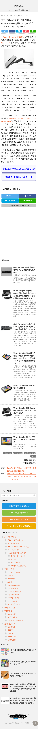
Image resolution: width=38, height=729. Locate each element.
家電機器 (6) (12, 627)
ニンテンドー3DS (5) (14, 591)
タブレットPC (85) (13, 543)
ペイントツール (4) (14, 572)
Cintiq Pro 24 (7, 453)
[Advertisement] (19, 237)
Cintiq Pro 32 (6, 42)
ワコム (34, 456)
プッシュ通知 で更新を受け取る (19, 526)
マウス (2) (14, 559)
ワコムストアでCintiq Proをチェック (18, 177)
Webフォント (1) (12, 617)
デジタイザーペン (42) (18, 556)
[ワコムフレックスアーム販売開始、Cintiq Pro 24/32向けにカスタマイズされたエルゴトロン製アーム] (19, 31)
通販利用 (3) (12, 639)
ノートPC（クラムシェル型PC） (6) (18, 546)
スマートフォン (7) (13, 549)
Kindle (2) (10, 575)
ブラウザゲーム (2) (14, 604)
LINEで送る (29, 200)
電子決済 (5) (12, 636)
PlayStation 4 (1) (13, 588)
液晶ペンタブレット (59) (15, 540)
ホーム (3, 16)
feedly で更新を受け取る (19, 512)
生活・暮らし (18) (10, 624)
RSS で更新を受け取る (19, 519)
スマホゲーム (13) (13, 598)
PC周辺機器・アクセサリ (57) (17, 553)
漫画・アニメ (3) (9, 607)
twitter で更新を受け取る (19, 505)
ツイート (11, 196)
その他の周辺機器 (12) (18, 565)
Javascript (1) (12, 614)
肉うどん (19, 5)
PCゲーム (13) (12, 601)
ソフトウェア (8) (9, 569)
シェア (29, 196)
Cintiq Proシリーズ (30, 453)
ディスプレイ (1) (16, 562)
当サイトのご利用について (25, 723)
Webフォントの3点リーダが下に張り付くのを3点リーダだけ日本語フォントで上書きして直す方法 (21, 476)
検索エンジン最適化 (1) (15, 620)
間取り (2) (11, 633)
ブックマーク (11, 200)
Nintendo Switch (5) (14, 585)
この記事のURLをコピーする (19, 205)
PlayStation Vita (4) (13, 594)
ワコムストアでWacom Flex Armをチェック (19, 169)
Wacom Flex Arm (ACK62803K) (13, 37)
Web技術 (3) (8, 611)
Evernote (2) (11, 578)
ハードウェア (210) (10, 537)
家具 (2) (10, 630)
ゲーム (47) (8, 582)
